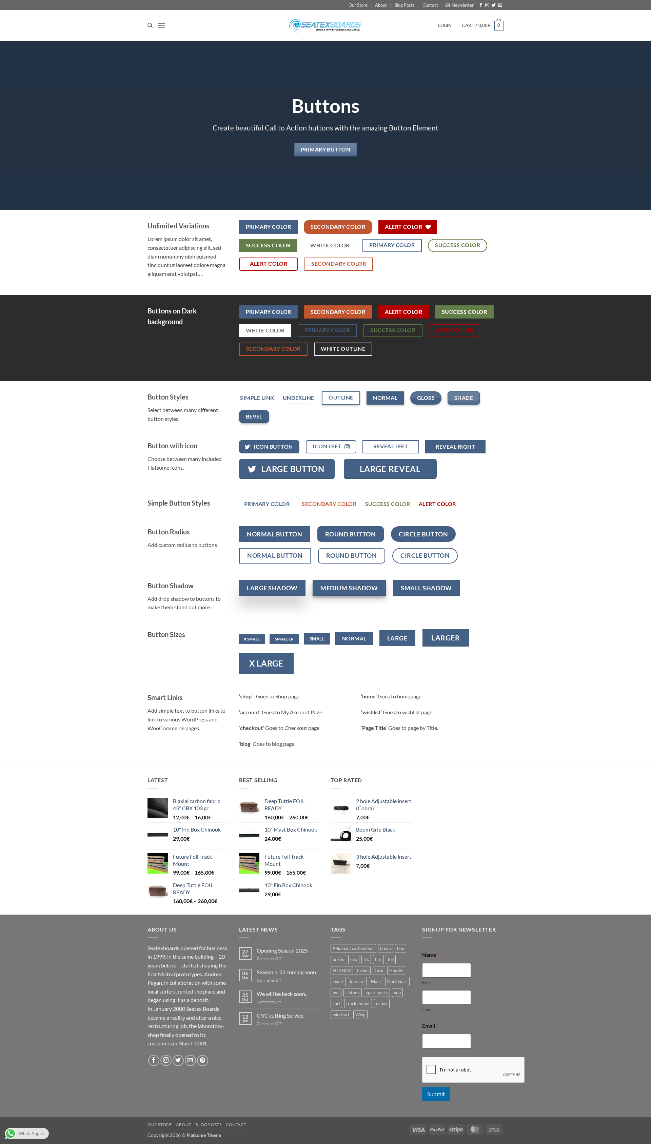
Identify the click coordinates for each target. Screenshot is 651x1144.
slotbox (353, 992)
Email (430, 1025)
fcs (366, 959)
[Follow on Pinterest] (202, 1060)
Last (426, 1009)
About (381, 5)
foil (391, 959)
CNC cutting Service (280, 1015)
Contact (430, 5)
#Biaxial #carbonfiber (353, 948)
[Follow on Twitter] (494, 5)
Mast (376, 981)
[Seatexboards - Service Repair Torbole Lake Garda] (325, 25)
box (400, 948)
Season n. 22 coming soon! (287, 972)
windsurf (341, 1014)
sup (397, 992)
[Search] (150, 25)
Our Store (358, 5)
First (427, 982)
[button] (460, 5)
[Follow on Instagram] (487, 5)
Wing (360, 1014)
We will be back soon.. (282, 993)
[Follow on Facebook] (481, 5)
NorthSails (397, 981)
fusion (363, 970)
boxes (338, 959)
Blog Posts (404, 5)
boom (385, 948)
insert (338, 981)
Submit (436, 1094)
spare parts (377, 992)
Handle (396, 970)
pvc (336, 992)
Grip (379, 970)
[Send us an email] (500, 5)
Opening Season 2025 (282, 950)
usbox (382, 1003)
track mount (358, 1003)
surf (336, 1003)
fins (378, 959)
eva (353, 959)
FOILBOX (342, 970)
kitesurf (357, 981)
